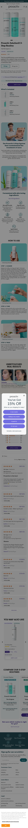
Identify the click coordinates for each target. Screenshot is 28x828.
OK (5, 825)
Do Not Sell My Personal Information (10, 821)
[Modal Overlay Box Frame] (14, 414)
